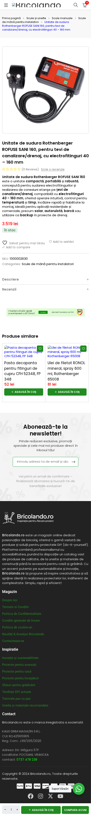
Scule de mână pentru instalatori (48, 264)
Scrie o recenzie (53, 169)
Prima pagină (11, 18)
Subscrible (73, 462)
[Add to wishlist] (61, 242)
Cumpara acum (75, 810)
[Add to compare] (16, 247)
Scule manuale (62, 18)
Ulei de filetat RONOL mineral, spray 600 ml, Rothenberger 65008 (66, 371)
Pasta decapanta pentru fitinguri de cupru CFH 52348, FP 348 (22, 371)
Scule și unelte (36, 18)
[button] (23, 392)
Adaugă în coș (43, 810)
